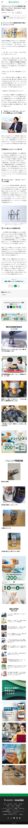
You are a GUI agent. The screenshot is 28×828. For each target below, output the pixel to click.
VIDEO (12, 805)
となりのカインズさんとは (7, 808)
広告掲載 (15, 808)
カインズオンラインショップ (18, 811)
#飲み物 (3, 294)
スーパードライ (8, 42)
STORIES (7, 805)
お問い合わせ (21, 808)
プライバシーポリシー (15, 809)
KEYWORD (18, 805)
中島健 (7, 16)
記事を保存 (18, 12)
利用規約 (8, 809)
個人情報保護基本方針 (6, 811)
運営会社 (21, 814)
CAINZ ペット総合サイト (13, 812)
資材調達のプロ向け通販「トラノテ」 (10, 814)
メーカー (9, 12)
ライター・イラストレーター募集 (13, 807)
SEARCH (26, 2)
